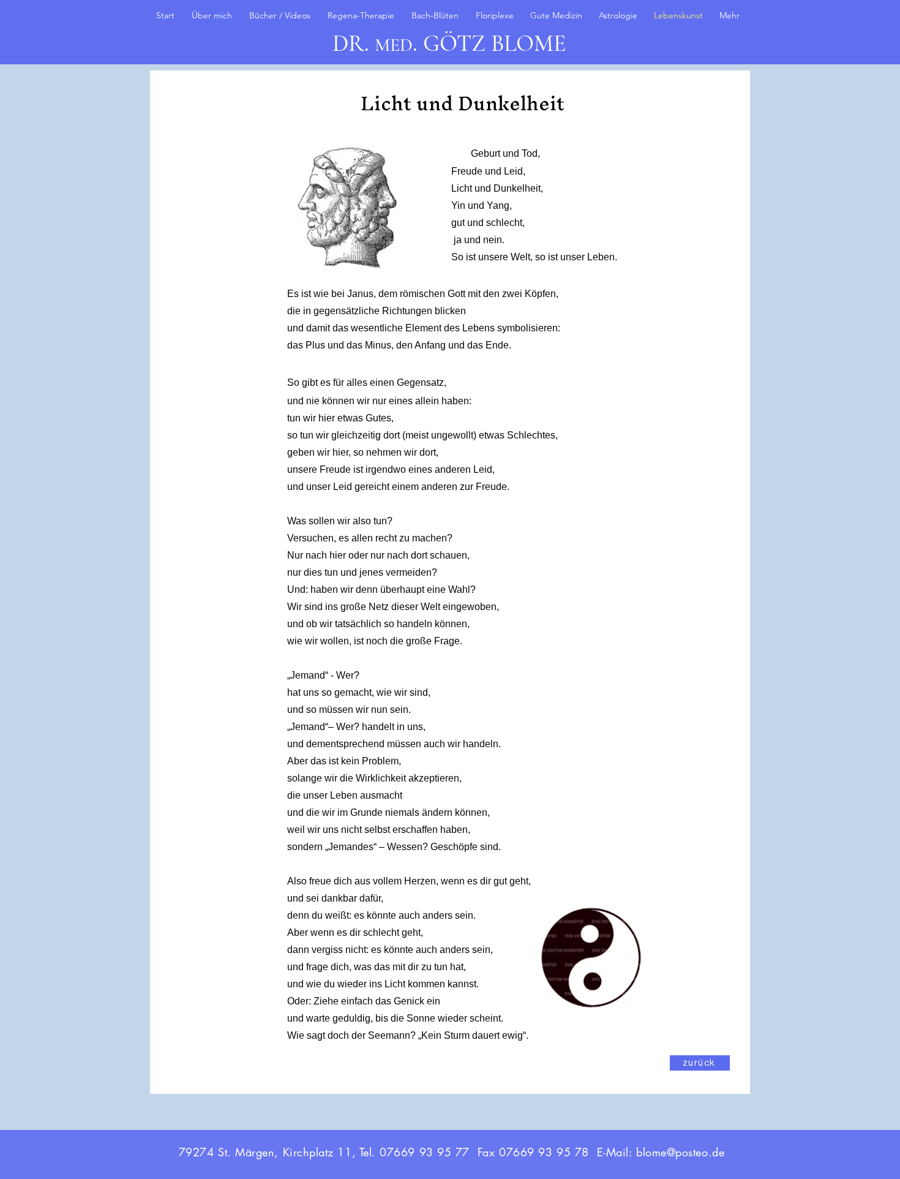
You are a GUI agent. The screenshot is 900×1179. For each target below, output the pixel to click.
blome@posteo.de (680, 1152)
